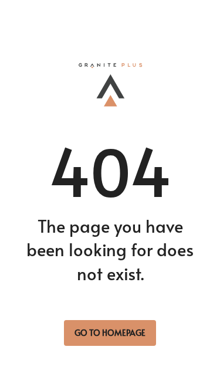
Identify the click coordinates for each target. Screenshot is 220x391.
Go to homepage (110, 332)
